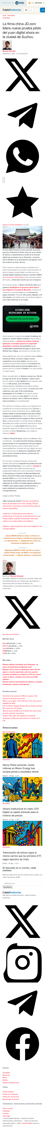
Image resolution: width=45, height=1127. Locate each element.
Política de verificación (10, 1094)
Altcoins (5, 1080)
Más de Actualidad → (10, 732)
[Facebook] (22, 1063)
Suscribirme (7, 887)
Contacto (6, 1113)
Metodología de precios (11, 1099)
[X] (22, 632)
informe (36, 466)
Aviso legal (6, 1116)
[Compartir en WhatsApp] (22, 176)
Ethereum (6, 646)
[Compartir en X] (22, 94)
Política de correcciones (11, 1097)
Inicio (4, 15)
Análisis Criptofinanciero (11, 1082)
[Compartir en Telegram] (22, 135)
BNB (4, 651)
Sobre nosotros (8, 1108)
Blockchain (6, 1075)
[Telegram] (22, 1022)
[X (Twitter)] (22, 941)
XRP (4, 653)
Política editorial (8, 1092)
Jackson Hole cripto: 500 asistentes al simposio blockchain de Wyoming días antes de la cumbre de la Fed (21, 718)
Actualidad (11, 15)
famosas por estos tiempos (14, 277)
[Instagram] (22, 982)
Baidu (12, 433)
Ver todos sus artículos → (11, 634)
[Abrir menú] (26, 10)
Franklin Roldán (26, 1123)
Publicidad (6, 1111)
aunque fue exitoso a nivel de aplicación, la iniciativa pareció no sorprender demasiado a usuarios (21, 343)
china (4, 560)
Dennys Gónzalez (9, 51)
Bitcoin (5, 643)
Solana (5, 648)
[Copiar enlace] (4, 180)
